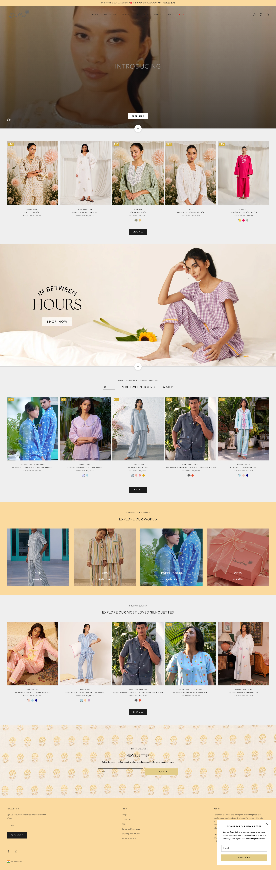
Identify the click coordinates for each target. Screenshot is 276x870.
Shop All (158, 15)
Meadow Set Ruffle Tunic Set (32, 210)
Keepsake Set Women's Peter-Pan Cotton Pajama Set (85, 466)
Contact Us (126, 819)
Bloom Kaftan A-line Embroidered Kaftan (85, 210)
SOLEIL (109, 387)
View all (138, 232)
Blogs (124, 814)
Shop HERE (138, 116)
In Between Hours (138, 387)
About (217, 809)
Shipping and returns (131, 833)
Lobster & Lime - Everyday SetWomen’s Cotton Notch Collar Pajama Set (32, 466)
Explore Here (38, 579)
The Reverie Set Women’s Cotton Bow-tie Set (243, 466)
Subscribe (244, 857)
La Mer (167, 387)
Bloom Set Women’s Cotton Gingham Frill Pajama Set (85, 691)
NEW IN (95, 15)
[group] (138, 305)
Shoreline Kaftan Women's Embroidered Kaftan (243, 691)
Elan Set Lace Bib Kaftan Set (138, 210)
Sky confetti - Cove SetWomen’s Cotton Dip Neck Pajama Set (190, 691)
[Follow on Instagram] (15, 851)
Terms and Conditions (131, 829)
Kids (146, 15)
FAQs (124, 824)
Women (125, 15)
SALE (181, 15)
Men (137, 15)
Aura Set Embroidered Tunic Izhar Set (243, 210)
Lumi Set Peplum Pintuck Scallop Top (190, 210)
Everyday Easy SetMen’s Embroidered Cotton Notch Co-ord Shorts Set (191, 466)
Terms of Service (129, 838)
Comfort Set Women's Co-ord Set (138, 466)
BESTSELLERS (110, 15)
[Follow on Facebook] (8, 851)
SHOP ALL (138, 712)
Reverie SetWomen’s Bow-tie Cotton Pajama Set (32, 691)
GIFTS (171, 15)
